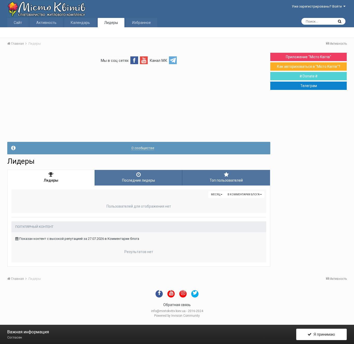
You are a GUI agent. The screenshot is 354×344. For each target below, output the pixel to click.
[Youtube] (144, 60)
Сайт (18, 23)
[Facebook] (134, 60)
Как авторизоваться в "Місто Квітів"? (308, 66)
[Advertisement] (139, 105)
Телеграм (308, 86)
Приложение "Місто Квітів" (308, 57)
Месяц (216, 194)
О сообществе (142, 148)
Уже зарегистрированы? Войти (317, 6)
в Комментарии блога (244, 194)
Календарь (80, 23)
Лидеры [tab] (51, 180)
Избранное (141, 23)
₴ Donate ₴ (308, 76)
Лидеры (111, 23)
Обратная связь (177, 305)
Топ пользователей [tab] (226, 180)
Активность (46, 23)
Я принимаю (323, 334)
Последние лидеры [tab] (138, 180)
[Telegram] (173, 60)
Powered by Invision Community (177, 315)
